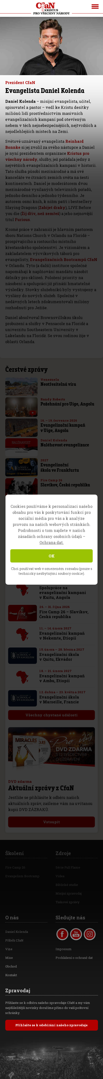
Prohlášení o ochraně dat (74, 957)
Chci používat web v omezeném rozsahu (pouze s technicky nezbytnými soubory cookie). (51, 571)
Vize (8, 949)
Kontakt (11, 975)
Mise (9, 957)
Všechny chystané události (51, 715)
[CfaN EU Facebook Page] (62, 934)
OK (52, 555)
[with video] (32, 413)
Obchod (11, 966)
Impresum (64, 949)
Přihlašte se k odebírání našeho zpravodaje (51, 1025)
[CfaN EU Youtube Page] (76, 934)
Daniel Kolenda (16, 931)
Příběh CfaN (14, 940)
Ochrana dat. (52, 542)
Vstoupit (51, 821)
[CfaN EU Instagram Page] (90, 934)
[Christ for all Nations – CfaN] (51, 8)
